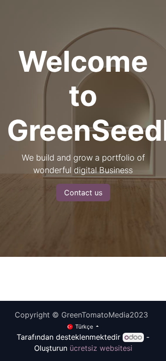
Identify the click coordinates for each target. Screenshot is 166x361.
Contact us (83, 192)
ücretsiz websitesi (101, 348)
